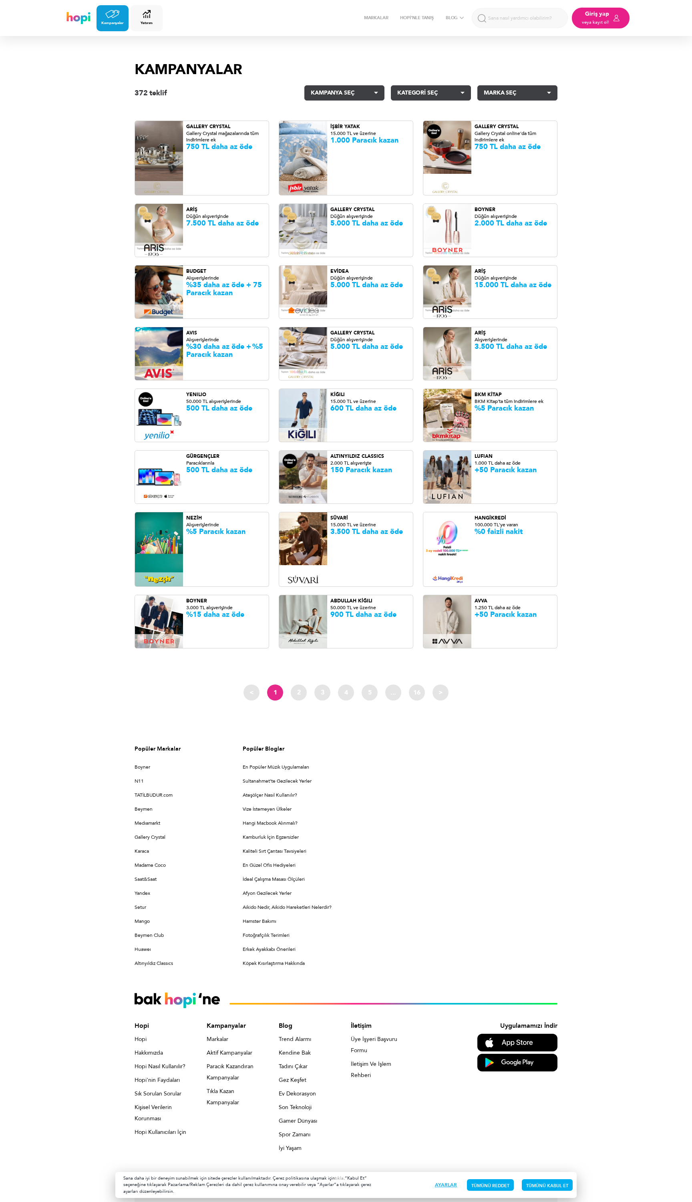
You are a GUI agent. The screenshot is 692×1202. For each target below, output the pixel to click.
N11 (139, 781)
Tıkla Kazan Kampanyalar (223, 1096)
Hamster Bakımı (259, 921)
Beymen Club (149, 935)
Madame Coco (150, 865)
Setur (140, 907)
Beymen (144, 809)
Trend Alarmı (295, 1039)
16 (416, 692)
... (393, 692)
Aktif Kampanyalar (229, 1053)
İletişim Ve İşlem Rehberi (371, 1069)
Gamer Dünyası (298, 1121)
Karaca (142, 851)
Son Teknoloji (295, 1107)
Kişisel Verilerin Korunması (153, 1112)
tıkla (339, 1178)
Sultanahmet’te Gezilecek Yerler (277, 781)
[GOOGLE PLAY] (517, 1062)
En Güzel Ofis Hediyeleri (269, 865)
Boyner (142, 767)
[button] (344, 93)
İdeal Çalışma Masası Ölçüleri (274, 879)
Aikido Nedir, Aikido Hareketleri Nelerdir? (287, 907)
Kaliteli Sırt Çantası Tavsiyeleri (274, 851)
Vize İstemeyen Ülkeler (267, 809)
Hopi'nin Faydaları (157, 1080)
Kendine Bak (295, 1053)
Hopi (141, 1039)
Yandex (142, 893)
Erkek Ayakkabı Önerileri (269, 949)
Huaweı (143, 949)
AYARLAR (446, 1185)
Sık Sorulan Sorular (158, 1093)
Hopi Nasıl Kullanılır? (160, 1066)
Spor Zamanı (294, 1134)
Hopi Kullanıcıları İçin (160, 1132)
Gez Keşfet (292, 1080)
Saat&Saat (146, 879)
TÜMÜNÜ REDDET (490, 1186)
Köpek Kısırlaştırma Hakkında (274, 963)
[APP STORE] (517, 1042)
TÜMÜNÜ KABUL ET (547, 1186)
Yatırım (146, 22)
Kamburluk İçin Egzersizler (271, 837)
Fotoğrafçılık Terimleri (266, 935)
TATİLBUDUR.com (154, 795)
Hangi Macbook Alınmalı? (270, 823)
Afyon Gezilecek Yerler (267, 893)
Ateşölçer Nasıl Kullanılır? (270, 795)
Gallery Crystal (150, 837)
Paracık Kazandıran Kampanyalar (230, 1072)
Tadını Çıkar (293, 1066)
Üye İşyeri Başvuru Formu (374, 1044)
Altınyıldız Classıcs (154, 963)
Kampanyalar (112, 22)
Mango (142, 921)
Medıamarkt (147, 823)
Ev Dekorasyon (297, 1093)
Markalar (217, 1039)
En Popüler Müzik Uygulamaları (276, 767)
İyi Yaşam (290, 1148)
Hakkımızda (149, 1053)
